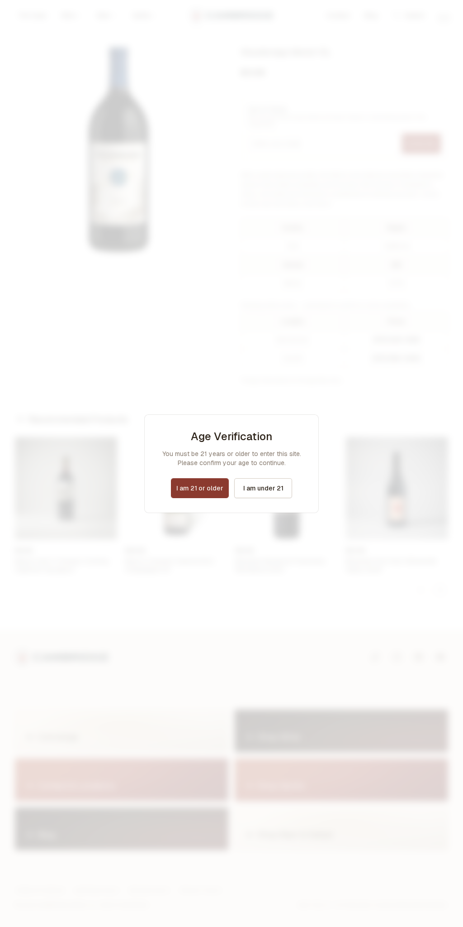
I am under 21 (263, 488)
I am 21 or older (199, 488)
